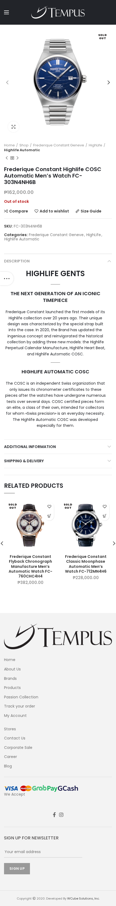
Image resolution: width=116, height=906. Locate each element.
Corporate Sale (18, 747)
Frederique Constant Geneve (58, 145)
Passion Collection (21, 697)
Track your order (19, 706)
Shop (24, 145)
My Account (15, 715)
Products (12, 687)
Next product (17, 158)
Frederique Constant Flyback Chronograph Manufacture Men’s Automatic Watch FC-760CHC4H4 (30, 566)
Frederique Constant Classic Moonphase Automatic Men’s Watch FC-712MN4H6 (86, 564)
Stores (10, 729)
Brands (10, 678)
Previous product (6, 158)
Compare (18, 211)
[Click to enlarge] (13, 126)
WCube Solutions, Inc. (83, 898)
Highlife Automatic (22, 150)
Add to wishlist (54, 211)
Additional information (30, 446)
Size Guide (91, 211)
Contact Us (14, 738)
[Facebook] (54, 815)
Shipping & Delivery (24, 461)
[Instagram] (61, 815)
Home (9, 145)
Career (10, 756)
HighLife (95, 145)
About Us (12, 669)
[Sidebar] (6, 278)
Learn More (49, 516)
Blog (8, 766)
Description (17, 261)
